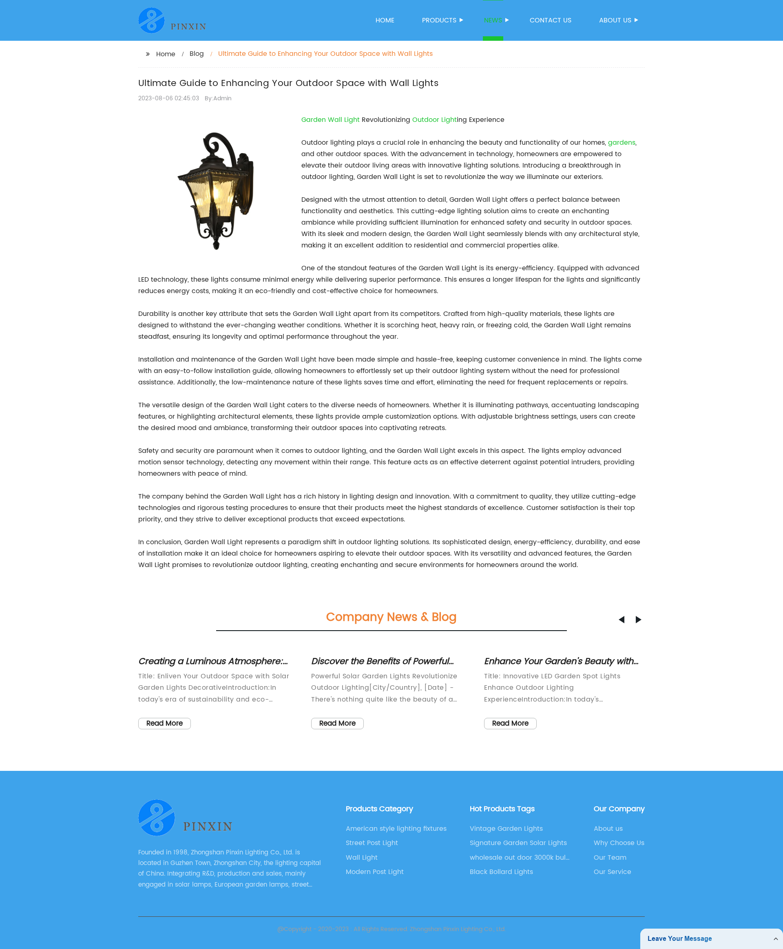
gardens (621, 142)
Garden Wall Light (330, 120)
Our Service (612, 872)
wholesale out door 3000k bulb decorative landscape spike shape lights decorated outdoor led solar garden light (520, 858)
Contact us (550, 20)
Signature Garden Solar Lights (518, 843)
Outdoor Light (434, 120)
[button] (621, 619)
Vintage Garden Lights (506, 829)
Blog (197, 54)
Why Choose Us (619, 843)
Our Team (610, 857)
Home (385, 20)
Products (439, 20)
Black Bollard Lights (501, 872)
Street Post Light (372, 843)
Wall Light (362, 858)
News (493, 20)
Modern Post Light (375, 872)
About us (615, 20)
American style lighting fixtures (396, 829)
